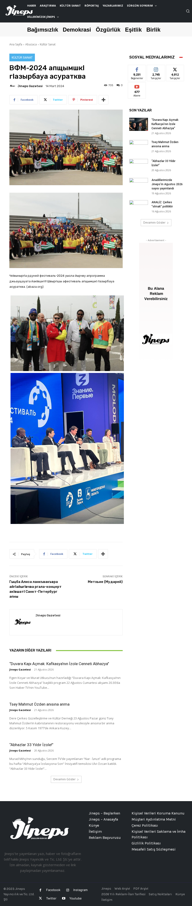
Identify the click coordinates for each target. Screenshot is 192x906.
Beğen (137, 68)
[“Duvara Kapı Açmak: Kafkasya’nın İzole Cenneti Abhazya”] (138, 124)
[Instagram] (67, 890)
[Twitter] (40, 898)
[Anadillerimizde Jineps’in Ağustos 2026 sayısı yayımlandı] (138, 184)
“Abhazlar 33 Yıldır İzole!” (31, 744)
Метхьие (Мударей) (105, 582)
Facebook (53, 890)
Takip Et (156, 68)
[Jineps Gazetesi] (13, 86)
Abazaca (31, 44)
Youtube (75, 898)
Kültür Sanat (47, 44)
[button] (188, 11)
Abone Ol (137, 86)
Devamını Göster (64, 779)
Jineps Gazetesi (30, 86)
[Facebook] (40, 890)
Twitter (51, 898)
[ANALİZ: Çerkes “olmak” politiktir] (138, 206)
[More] (103, 99)
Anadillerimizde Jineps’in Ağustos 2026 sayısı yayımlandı (167, 184)
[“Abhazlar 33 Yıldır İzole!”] (138, 165)
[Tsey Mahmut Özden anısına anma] (138, 146)
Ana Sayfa (15, 44)
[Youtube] (63, 898)
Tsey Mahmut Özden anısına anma (39, 704)
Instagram (80, 890)
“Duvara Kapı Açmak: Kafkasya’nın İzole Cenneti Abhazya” (59, 663)
